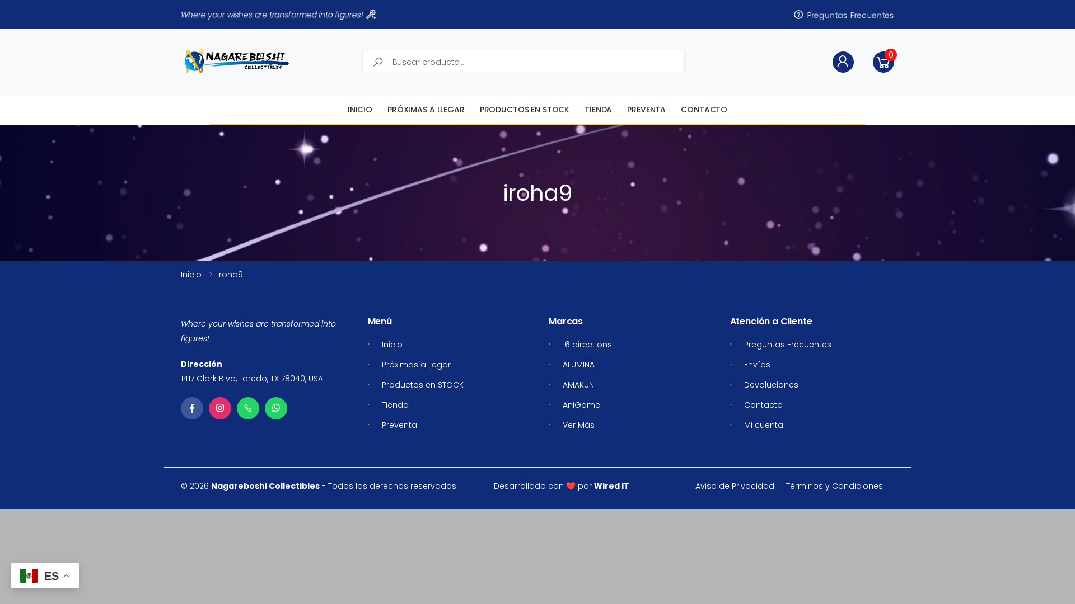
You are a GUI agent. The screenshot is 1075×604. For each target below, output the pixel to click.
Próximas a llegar (426, 109)
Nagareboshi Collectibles (265, 486)
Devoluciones (771, 384)
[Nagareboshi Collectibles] (237, 61)
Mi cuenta (763, 425)
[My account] (843, 62)
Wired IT (611, 486)
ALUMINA (579, 364)
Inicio (360, 109)
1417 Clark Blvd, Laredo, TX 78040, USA (252, 378)
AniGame (581, 404)
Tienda (598, 109)
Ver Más (579, 425)
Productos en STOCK (524, 109)
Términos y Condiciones (834, 486)
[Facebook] (192, 408)
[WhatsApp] (276, 408)
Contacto (704, 109)
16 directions (587, 344)
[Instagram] (220, 408)
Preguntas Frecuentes (851, 14)
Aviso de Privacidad (734, 486)
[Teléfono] (248, 408)
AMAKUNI (579, 384)
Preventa (646, 109)
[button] (883, 62)
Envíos (757, 364)
